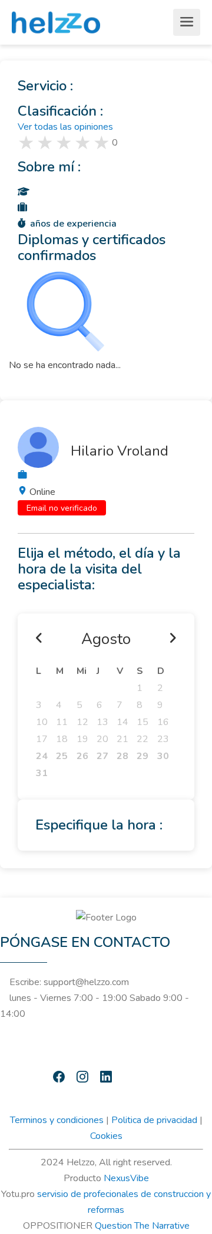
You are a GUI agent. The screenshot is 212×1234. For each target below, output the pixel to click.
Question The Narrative (142, 1225)
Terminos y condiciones (57, 1120)
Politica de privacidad (154, 1120)
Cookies (106, 1136)
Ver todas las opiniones (65, 126)
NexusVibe (126, 1178)
